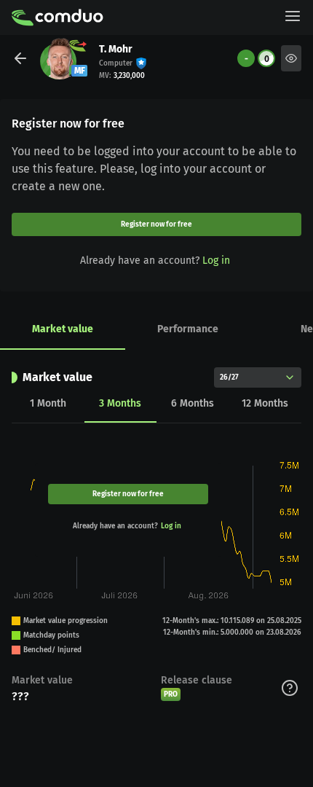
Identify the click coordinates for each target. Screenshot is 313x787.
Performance (187, 329)
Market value (62, 329)
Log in (216, 260)
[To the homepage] (57, 17)
